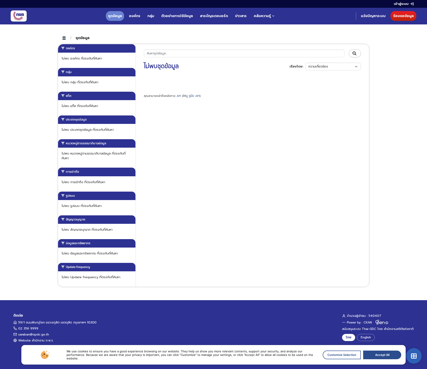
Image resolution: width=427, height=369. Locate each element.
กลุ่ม (150, 16)
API (179, 96)
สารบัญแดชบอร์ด (214, 16)
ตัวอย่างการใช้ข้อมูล (177, 16)
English (366, 337)
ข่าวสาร (241, 16)
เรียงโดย (296, 66)
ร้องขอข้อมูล (403, 16)
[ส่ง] (355, 54)
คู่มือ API (194, 96)
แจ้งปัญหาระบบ (373, 16)
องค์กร (134, 16)
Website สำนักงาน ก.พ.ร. (36, 340)
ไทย (348, 337)
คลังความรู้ (262, 16)
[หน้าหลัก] (19, 16)
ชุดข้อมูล (115, 16)
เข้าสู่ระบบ (401, 3)
